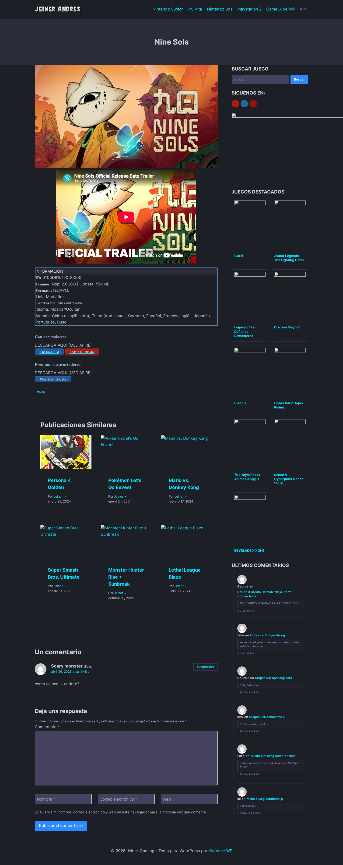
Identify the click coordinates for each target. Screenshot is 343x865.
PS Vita (195, 9)
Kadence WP (220, 850)
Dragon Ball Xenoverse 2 (267, 717)
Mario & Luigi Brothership (265, 799)
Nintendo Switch (168, 9)
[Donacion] (253, 104)
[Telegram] (244, 103)
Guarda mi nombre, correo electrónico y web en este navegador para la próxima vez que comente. (123, 812)
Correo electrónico (118, 799)
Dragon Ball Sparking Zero (273, 678)
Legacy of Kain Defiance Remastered (246, 331)
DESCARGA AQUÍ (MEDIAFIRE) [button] (63, 345)
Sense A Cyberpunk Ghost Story (288, 479)
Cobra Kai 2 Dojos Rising (267, 635)
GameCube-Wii (280, 9)
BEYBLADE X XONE (249, 550)
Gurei (238, 256)
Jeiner (58, 496)
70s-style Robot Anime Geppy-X (247, 477)
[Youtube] (235, 103)
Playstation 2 (249, 9)
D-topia (240, 403)
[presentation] (65, 452)
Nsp (41, 392)
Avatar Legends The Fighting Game (289, 258)
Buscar (299, 79)
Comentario (47, 726)
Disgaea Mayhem (287, 327)
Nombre (46, 799)
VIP (303, 9)
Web (167, 799)
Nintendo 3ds (220, 9)
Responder (205, 667)
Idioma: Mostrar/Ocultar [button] (57, 309)
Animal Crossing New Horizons (273, 756)
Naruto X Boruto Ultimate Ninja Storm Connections (264, 594)
